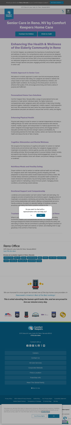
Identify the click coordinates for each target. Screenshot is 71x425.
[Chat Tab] (35, 212)
